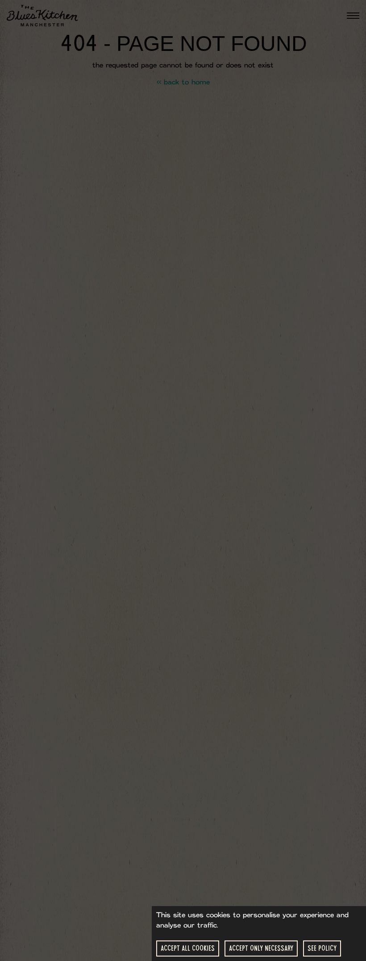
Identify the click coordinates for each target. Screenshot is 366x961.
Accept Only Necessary (261, 948)
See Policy (322, 948)
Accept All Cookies (188, 948)
